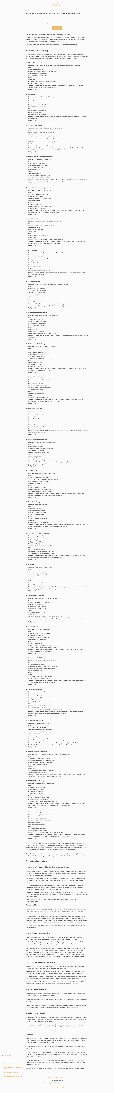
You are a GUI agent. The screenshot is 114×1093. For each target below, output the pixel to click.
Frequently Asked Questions (9, 1063)
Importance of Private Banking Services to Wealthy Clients (12, 1068)
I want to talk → (57, 28)
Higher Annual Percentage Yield (10, 1072)
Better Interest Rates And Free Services (12, 1076)
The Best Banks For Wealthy (8, 1060)
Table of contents (6, 1055)
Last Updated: (28, 17)
